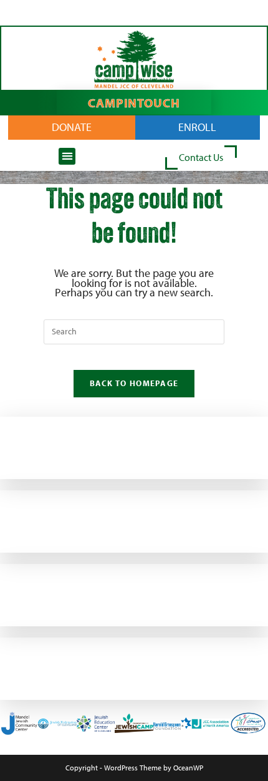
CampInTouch (134, 102)
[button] (67, 156)
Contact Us (201, 157)
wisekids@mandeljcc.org (41, 464)
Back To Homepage (134, 383)
